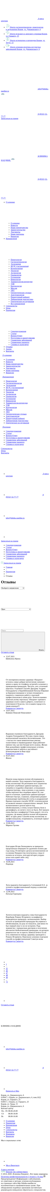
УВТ (13, 290)
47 (7, 973)
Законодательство (18, 230)
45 (7, 969)
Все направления (18, 304)
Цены (3, 451)
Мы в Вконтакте (12, 1165)
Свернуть (19, 708)
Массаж (14, 288)
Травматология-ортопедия (21, 282)
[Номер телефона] (24, 198)
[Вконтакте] (24, 1161)
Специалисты (6, 448)
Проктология (16, 260)
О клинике (15, 223)
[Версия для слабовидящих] (3, 95)
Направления (11, 1125)
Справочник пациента (20, 342)
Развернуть (11, 708)
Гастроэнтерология (19, 262)
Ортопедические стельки (21, 293)
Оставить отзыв (7, 652)
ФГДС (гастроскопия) (20, 266)
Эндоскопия (16, 264)
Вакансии (15, 236)
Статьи (14, 333)
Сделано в (35, 1177)
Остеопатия (15, 277)
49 (7, 977)
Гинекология (16, 275)
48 (7, 975)
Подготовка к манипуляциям (23, 338)
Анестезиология (17, 295)
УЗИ (12, 284)
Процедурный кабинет (20, 297)
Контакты (5, 453)
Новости (14, 225)
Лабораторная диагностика (22, 299)
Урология (15, 271)
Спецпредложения (18, 331)
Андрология (16, 273)
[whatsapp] (24, 537)
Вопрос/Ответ (16, 336)
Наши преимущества (19, 228)
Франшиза (10, 1134)
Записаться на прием (9, 541)
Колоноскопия (17, 268)
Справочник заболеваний (21, 340)
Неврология (16, 279)
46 (7, 971)
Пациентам (10, 1123)
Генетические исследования (22, 301)
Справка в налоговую (20, 345)
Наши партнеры (17, 234)
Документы (15, 232)
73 (7, 982)
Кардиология (16, 286)
